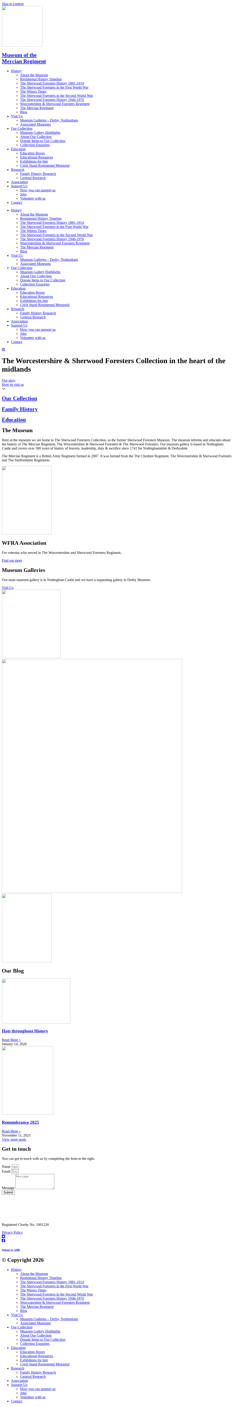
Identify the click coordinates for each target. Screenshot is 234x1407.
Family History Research (38, 174)
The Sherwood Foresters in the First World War (54, 87)
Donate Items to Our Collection (42, 141)
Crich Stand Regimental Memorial (44, 165)
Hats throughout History (25, 1031)
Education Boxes (32, 153)
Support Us (19, 186)
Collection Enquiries (35, 145)
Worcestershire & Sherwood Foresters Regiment (55, 104)
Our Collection (21, 128)
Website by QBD (11, 1249)
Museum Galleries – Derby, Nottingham (49, 120)
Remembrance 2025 (20, 1122)
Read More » (11, 1040)
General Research (33, 178)
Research (17, 170)
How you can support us (38, 190)
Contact (16, 202)
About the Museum (34, 75)
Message (8, 1188)
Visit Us (17, 116)
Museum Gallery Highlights (40, 133)
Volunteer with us (32, 198)
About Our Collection (36, 137)
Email (6, 1171)
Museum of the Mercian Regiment (24, 58)
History (16, 71)
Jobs (23, 194)
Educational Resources (36, 157)
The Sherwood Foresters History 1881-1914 (52, 83)
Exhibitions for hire (34, 161)
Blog (23, 112)
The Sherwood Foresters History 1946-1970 (52, 100)
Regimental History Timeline (41, 79)
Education (18, 149)
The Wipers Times (33, 91)
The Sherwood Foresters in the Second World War (56, 96)
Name (6, 1167)
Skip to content (13, 4)
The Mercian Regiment (36, 108)
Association (19, 182)
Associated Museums (35, 124)
